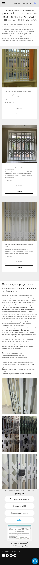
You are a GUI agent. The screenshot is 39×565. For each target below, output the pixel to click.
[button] (19, 513)
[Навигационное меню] (3, 3)
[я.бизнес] (14, 555)
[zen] (11, 555)
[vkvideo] (3, 555)
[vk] (7, 555)
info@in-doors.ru (21, 551)
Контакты (27, 3)
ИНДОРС (18, 3)
